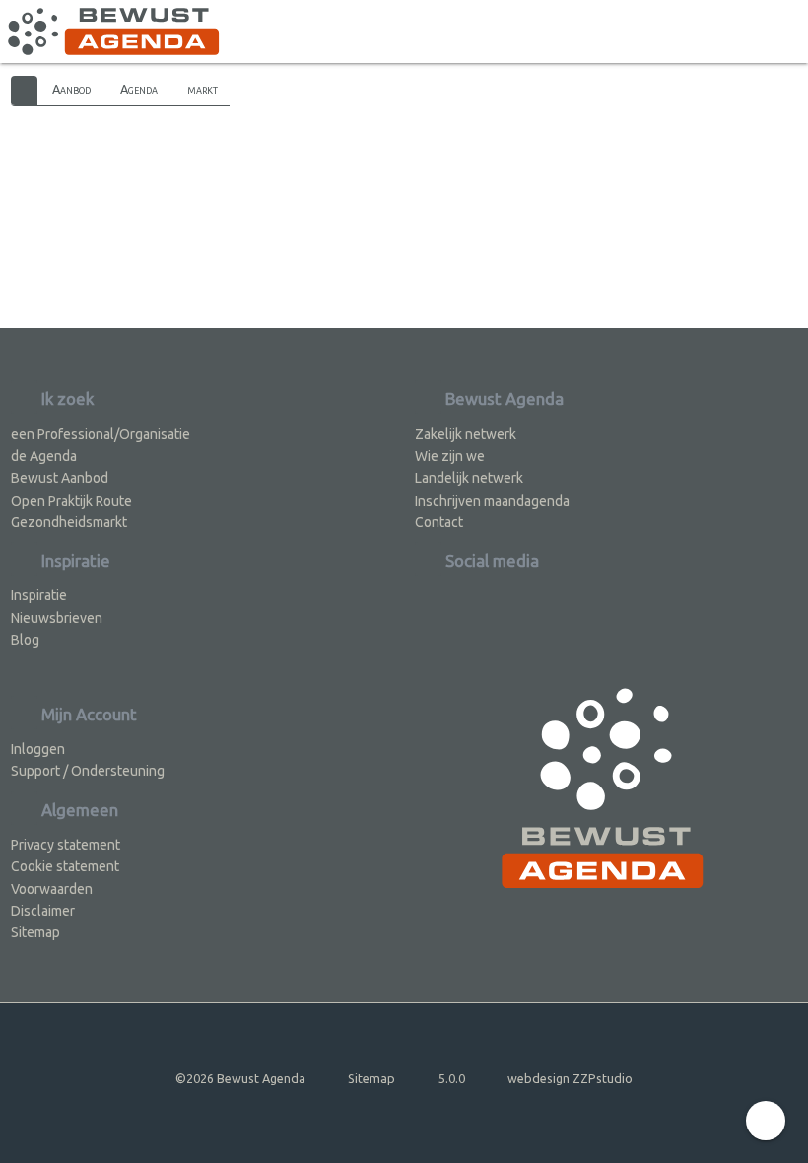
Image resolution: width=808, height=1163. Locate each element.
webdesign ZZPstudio (570, 1078)
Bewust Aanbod (59, 478)
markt (202, 89)
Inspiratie (39, 595)
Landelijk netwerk (469, 478)
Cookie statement (65, 866)
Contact (439, 522)
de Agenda (44, 456)
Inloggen (38, 749)
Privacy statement (65, 845)
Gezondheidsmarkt (69, 522)
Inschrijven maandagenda (492, 501)
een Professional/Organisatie (100, 434)
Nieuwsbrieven (56, 618)
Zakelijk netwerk (465, 434)
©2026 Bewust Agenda (240, 1078)
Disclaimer (43, 911)
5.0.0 (451, 1078)
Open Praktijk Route (71, 501)
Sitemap (35, 932)
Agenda (139, 89)
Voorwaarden (52, 889)
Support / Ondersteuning (88, 771)
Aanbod (71, 89)
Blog (25, 640)
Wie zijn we (450, 456)
